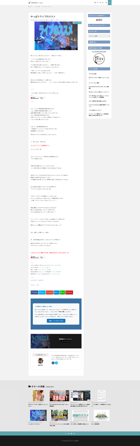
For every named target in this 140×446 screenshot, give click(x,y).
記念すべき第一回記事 (55, 265)
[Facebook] (34, 292)
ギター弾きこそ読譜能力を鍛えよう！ (80, 424)
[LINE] (62, 292)
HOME (31, 6)
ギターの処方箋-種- (57, 271)
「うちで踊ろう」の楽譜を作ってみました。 (101, 405)
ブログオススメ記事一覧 (45, 267)
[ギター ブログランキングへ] (35, 97)
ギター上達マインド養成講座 (45, 269)
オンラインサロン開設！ (94, 82)
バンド (62, 20)
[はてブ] (56, 292)
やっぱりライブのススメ (47, 6)
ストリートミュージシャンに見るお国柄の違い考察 (59, 424)
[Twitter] (42, 292)
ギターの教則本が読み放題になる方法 (97, 101)
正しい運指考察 (95, 424)
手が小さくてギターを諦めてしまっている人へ (99, 78)
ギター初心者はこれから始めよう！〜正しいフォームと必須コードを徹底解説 (99, 96)
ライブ (65, 20)
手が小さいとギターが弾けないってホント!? (99, 92)
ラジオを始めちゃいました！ (95, 110)
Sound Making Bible (56, 273)
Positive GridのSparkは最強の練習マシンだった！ (99, 105)
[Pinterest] (69, 292)
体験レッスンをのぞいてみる (56, 320)
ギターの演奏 (37, 6)
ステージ (59, 20)
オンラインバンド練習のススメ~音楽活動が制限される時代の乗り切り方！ (99, 114)
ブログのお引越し (93, 73)
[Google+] (49, 292)
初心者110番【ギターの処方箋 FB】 (37, 280)
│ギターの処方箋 (93, 69)
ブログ (54, 20)
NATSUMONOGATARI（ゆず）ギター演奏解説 (99, 87)
